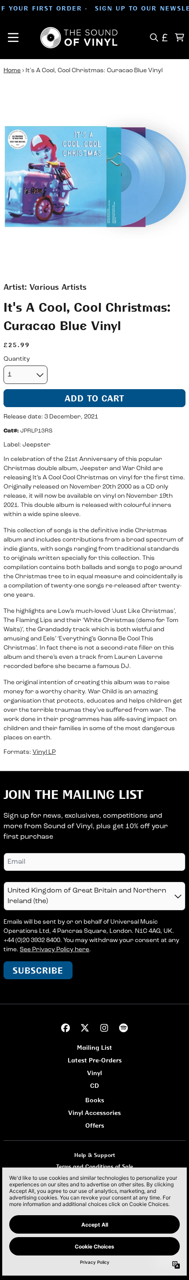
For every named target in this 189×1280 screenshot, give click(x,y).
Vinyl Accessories (94, 1112)
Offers (94, 1125)
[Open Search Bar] (153, 37)
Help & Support (94, 1155)
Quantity (17, 359)
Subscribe (38, 970)
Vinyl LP (44, 752)
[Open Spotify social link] (123, 1027)
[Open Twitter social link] (84, 1027)
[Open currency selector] (165, 37)
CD (94, 1085)
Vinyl (94, 1072)
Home (12, 70)
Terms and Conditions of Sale (94, 1166)
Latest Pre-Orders (95, 1060)
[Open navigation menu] (13, 37)
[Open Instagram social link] (104, 1027)
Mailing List (94, 1047)
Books (94, 1100)
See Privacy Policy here (54, 949)
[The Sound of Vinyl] (79, 37)
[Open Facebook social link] (65, 1027)
